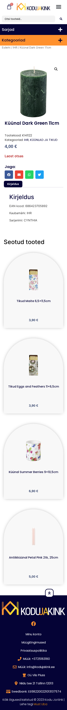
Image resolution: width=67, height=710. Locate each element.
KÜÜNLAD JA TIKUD (44, 140)
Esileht (6, 47)
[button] (59, 7)
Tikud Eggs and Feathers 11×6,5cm (33, 386)
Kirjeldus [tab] (13, 184)
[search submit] (61, 19)
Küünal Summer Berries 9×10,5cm (33, 472)
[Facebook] (33, 623)
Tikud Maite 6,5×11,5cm (34, 301)
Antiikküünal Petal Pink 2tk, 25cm (33, 557)
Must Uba (40, 704)
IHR (15, 47)
